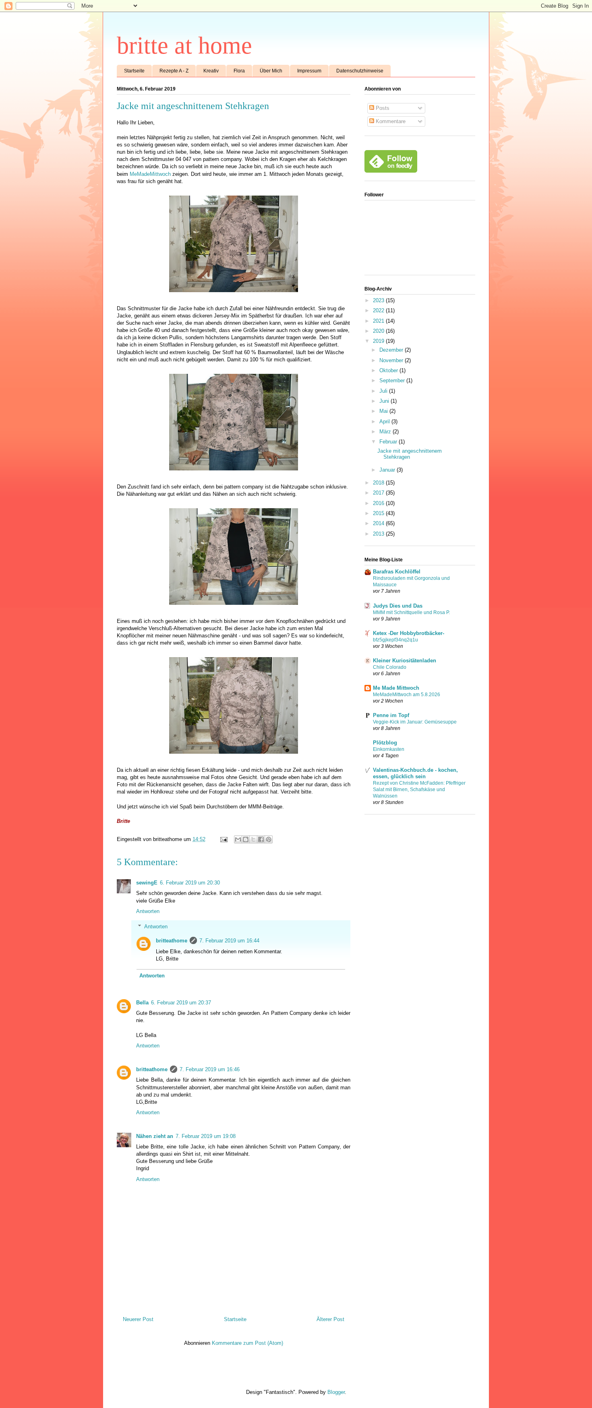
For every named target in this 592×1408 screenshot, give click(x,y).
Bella (142, 1003)
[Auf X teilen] (253, 839)
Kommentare (390, 121)
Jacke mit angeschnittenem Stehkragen (409, 454)
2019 (379, 341)
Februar (389, 442)
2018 (379, 483)
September (392, 380)
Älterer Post (330, 1319)
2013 (379, 534)
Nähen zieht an (154, 1136)
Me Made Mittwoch (396, 688)
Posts (381, 108)
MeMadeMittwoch (150, 174)
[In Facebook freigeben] (261, 839)
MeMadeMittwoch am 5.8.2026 (406, 694)
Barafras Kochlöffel (396, 572)
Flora (239, 71)
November (392, 360)
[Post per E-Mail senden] (223, 839)
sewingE (146, 883)
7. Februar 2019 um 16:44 (229, 941)
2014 (379, 523)
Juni (385, 401)
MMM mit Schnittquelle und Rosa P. (411, 612)
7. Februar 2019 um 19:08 (206, 1136)
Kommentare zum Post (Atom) (247, 1343)
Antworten (147, 911)
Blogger (336, 1392)
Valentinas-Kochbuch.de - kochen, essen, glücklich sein (415, 773)
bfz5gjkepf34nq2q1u (395, 640)
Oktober (389, 370)
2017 (379, 493)
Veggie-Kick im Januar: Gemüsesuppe (415, 722)
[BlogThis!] (246, 839)
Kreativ (211, 71)
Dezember (392, 350)
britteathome (171, 941)
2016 (379, 503)
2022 (379, 310)
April (385, 421)
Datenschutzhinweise (359, 71)
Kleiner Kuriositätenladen (404, 661)
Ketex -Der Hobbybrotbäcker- (408, 633)
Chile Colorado (389, 667)
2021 (379, 321)
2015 (379, 513)
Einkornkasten (388, 749)
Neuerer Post (138, 1319)
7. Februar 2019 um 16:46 (210, 1069)
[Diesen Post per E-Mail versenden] (238, 839)
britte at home (184, 45)
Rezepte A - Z (173, 71)
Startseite (134, 71)
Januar (388, 470)
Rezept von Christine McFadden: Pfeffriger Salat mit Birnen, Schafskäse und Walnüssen (419, 789)
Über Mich (271, 71)
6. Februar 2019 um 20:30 (190, 883)
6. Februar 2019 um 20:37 (181, 1003)
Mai (384, 411)
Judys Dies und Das (397, 606)
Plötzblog (385, 743)
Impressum (309, 71)
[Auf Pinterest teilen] (269, 839)
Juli (384, 391)
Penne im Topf (391, 715)
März (386, 432)
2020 (379, 331)
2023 (379, 300)
